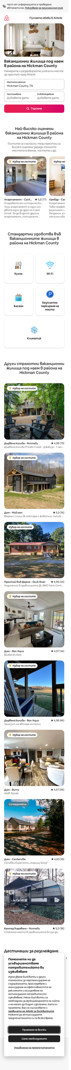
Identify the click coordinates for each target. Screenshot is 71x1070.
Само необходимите (34, 1038)
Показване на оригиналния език (44, 7)
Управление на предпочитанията (34, 1047)
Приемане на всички (34, 1029)
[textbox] (19, 98)
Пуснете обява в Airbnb (45, 18)
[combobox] (34, 86)
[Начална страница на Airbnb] (6, 18)
